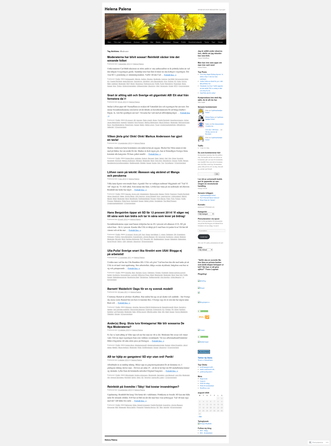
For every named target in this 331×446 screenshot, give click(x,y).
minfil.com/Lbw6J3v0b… (208, 369)
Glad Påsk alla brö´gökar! (208, 93)
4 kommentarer (184, 86)
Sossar (109, 86)
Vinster (170, 86)
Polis (172, 198)
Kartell (109, 275)
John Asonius (140, 196)
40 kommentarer (176, 407)
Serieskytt (134, 201)
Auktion (143, 79)
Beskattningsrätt (167, 307)
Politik (183, 42)
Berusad (151, 158)
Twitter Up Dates (205, 357)
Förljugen (110, 237)
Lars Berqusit (169, 375)
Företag (158, 272)
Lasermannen (166, 196)
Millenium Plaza (143, 275)
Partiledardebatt (144, 198)
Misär (115, 198)
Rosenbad (177, 84)
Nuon (109, 125)
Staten (142, 125)
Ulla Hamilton (165, 277)
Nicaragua (139, 84)
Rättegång (117, 201)
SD (152, 239)
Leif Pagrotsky (119, 312)
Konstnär (180, 158)
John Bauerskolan (156, 81)
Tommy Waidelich (181, 312)
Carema (164, 79)
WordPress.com (205, 388)
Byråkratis (157, 79)
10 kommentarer (173, 347)
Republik (147, 239)
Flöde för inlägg (205, 383)
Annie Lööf (135, 194)
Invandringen (137, 237)
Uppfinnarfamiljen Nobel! (214, 118)
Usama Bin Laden (157, 377)
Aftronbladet (129, 375)
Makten (115, 347)
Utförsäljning (180, 125)
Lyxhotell (134, 275)
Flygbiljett (164, 272)
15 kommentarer (120, 127)
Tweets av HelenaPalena (205, 360)
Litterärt (145, 42)
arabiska (138, 158)
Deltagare (169, 234)
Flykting (117, 237)
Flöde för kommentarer (207, 386)
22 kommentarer (127, 314)
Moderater (122, 84)
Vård (157, 86)
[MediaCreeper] (203, 342)
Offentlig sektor (152, 312)
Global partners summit (177, 272)
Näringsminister (183, 122)
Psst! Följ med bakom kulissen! (209, 198)
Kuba (179, 81)
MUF (128, 84)
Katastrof (130, 122)
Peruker (153, 198)
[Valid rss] (203, 318)
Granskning (138, 81)
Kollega (170, 81)
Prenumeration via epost (208, 218)
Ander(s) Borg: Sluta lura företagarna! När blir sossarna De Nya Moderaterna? (145, 325)
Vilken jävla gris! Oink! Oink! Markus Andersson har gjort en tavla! (144, 138)
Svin (158, 163)
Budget (167, 345)
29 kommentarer (147, 241)
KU (175, 81)
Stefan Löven (149, 125)
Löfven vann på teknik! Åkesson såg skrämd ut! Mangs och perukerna (143, 173)
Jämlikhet (146, 81)
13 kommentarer (180, 163)
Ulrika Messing (176, 277)
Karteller (124, 122)
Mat (151, 42)
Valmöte (166, 407)
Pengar (176, 42)
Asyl (143, 234)
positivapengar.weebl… (207, 367)
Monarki (118, 239)
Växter (220, 42)
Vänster (117, 314)
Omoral (174, 160)
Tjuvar (157, 125)
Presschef (140, 407)
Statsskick (173, 239)
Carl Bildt (171, 79)
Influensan (127, 42)
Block (176, 307)
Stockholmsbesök (195, 42)
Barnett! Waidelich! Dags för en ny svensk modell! (140, 289)
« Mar (200, 416)
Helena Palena (118, 9)
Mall (116, 407)
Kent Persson (139, 122)
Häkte (122, 196)
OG (108, 377)
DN (175, 234)
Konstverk (110, 160)
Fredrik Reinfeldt (116, 81)
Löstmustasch (176, 196)
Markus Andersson (128, 160)
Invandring (166, 405)
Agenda (139, 120)
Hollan (186, 120)
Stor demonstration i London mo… (214, 125)
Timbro (119, 86)
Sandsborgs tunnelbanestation (118, 163)
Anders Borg (129, 158)
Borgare (139, 272)
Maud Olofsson (164, 122)
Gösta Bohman (128, 81)
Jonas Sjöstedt (151, 196)
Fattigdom (151, 272)
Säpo (139, 377)
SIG (163, 312)
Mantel (109, 198)
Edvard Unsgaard (143, 405)
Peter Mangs (161, 198)
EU (108, 81)
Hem (109, 42)
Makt (109, 84)
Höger (176, 309)
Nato (134, 312)
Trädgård (110, 314)
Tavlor (206, 42)
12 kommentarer (130, 203)
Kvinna (184, 81)
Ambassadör (129, 79)
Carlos (207, 124)
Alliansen (128, 307)
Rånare (185, 160)
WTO (176, 86)
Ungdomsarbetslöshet (115, 203)
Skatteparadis (134, 163)
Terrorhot (147, 377)
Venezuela (164, 86)
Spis (114, 86)
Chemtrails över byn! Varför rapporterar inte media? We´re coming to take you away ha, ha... (211, 88)
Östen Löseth (147, 120)
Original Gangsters (117, 377)
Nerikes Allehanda (132, 239)
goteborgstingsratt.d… (207, 372)
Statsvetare (182, 239)
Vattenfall (110, 127)
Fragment (173, 194)
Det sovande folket (181, 79)
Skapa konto (204, 379)
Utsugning (151, 86)
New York (179, 275)
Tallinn (119, 241)
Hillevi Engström (176, 345)
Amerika (128, 272)
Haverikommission (176, 120)
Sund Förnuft (111, 241)
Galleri (161, 158)
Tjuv (162, 163)
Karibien (182, 309)
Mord (152, 160)
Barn (133, 272)
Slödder (143, 163)
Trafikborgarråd (154, 277)
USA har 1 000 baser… (212, 130)
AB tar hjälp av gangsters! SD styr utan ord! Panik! (140, 356)
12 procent (129, 234)
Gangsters (160, 375)
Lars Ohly (178, 375)
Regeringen (129, 125)
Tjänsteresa (144, 277)
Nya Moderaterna (118, 125)
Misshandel (159, 275)
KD (157, 237)
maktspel (114, 84)
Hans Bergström (126, 237)
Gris (169, 158)
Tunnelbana (169, 163)
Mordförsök (134, 198)
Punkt (162, 84)
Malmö (184, 196)
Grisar (174, 158)
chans (163, 234)
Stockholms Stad (133, 277)
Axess (148, 234)
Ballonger (128, 405)
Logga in (202, 381)
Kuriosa (137, 42)
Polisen (177, 198)
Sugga (154, 163)
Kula (158, 196)
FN (172, 309)
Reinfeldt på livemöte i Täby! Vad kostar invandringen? (143, 386)
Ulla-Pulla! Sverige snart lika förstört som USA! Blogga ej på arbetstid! (144, 252)
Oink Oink (158, 160)
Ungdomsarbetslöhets (168, 125)
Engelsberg (181, 234)
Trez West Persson (169, 201)
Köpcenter (110, 407)
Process (110, 201)
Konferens (169, 237)
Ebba (135, 405)
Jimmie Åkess (129, 196)
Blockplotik (152, 375)
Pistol (168, 198)
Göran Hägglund (113, 196)
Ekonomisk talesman (137, 309)
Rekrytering (169, 84)
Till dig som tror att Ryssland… (211, 133)
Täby (161, 407)
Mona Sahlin (131, 407)
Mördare (139, 160)
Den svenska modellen (121, 309)
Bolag (155, 120)
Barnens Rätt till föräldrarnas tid (150, 307)
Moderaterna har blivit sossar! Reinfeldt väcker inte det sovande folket (143, 58)
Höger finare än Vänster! (207, 200)
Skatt (167, 312)
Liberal (176, 237)
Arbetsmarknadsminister (155, 345)
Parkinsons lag (149, 84)
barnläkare (154, 234)
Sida (159, 312)
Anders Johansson (141, 375)
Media (158, 42)
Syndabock (159, 201)
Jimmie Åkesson (149, 237)
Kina (165, 81)
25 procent (129, 120)
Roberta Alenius (150, 407)
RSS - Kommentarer (206, 433)
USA (124, 241)
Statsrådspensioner (119, 277)
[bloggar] (201, 288)
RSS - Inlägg (204, 430)
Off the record (141, 312)
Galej (157, 158)
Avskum (144, 158)
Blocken (150, 79)
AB (135, 120)
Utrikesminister (142, 86)
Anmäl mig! (204, 237)
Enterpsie (149, 309)
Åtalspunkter (154, 194)
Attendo (137, 79)
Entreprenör (157, 309)
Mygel (132, 84)
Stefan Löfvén (149, 201)
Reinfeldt (127, 377)
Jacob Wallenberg (113, 122)
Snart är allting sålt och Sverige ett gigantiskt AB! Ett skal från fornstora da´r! (148, 96)
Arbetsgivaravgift (141, 345)
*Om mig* (117, 42)
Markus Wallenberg (151, 122)
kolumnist (162, 237)
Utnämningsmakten (129, 86)
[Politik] (203, 337)
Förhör (167, 194)
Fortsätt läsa (170, 74)
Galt (166, 158)
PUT (141, 239)
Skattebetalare (159, 239)
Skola (184, 84)
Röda (139, 347)
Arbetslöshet (144, 194)
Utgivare (130, 241)
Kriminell (118, 160)
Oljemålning (167, 160)
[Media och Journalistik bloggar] (203, 311)
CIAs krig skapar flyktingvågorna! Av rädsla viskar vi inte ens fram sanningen (211, 76)
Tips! (213, 42)
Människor (167, 42)
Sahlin (133, 377)
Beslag (161, 194)
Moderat (183, 237)
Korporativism (125, 275)
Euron (144, 272)
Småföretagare (147, 347)
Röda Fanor (126, 201)
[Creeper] (201, 330)
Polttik (185, 275)
